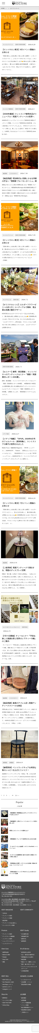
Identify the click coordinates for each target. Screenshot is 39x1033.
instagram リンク (7, 989)
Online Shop (5, 1005)
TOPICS (4, 913)
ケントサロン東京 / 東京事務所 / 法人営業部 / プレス (15, 899)
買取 (3, 962)
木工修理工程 (24, 934)
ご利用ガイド (24, 1012)
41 (12, 795)
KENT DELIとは (6, 979)
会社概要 (23, 994)
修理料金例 (5, 952)
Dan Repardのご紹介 (8, 982)
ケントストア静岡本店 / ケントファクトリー (13, 892)
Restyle (4, 957)
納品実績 (4, 920)
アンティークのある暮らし (9, 923)
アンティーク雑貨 (7, 918)
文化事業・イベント (26, 982)
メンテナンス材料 (7, 938)
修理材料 (23, 941)
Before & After (6, 954)
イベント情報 (24, 1005)
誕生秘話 (23, 998)
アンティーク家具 (7, 915)
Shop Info (5, 994)
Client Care (5, 949)
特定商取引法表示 (26, 1010)
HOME (3, 8)
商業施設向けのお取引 (27, 957)
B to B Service (24, 949)
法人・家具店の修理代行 (27, 954)
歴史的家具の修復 (26, 984)
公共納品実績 (24, 971)
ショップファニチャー (8, 941)
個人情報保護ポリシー (27, 1007)
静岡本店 (4, 998)
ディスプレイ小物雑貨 (8, 936)
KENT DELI (5, 976)
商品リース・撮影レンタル (28, 962)
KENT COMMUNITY (26, 910)
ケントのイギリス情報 (8, 925)
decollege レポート (7, 984)
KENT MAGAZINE (7, 910)
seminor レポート (7, 987)
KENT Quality (24, 930)
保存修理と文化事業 (26, 976)
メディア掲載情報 (26, 1002)
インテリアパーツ (7, 943)
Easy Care (5, 959)
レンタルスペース (26, 979)
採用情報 (23, 1000)
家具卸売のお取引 (26, 952)
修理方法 (23, 938)
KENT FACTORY (7, 1002)
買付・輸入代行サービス (27, 964)
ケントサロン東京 (7, 1000)
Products (4, 930)
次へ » (17, 795)
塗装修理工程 (24, 936)
